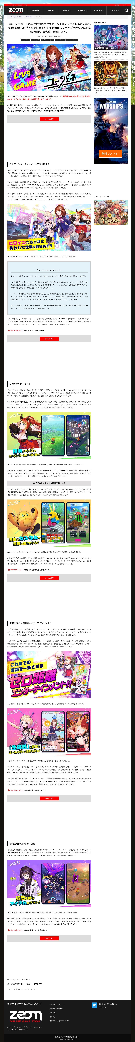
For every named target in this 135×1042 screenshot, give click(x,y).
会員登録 (117, 5)
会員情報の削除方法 (56, 1009)
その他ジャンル (83, 10)
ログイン (124, 5)
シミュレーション (72, 40)
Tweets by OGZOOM (101, 196)
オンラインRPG (60, 40)
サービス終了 (35, 40)
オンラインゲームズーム (17, 17)
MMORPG (35, 10)
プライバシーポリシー (57, 1005)
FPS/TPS (51, 10)
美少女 (51, 40)
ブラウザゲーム (98, 10)
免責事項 (52, 1017)
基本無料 (44, 40)
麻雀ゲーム (67, 10)
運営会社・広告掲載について (59, 1021)
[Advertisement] (49, 142)
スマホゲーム (114, 10)
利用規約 (52, 1013)
